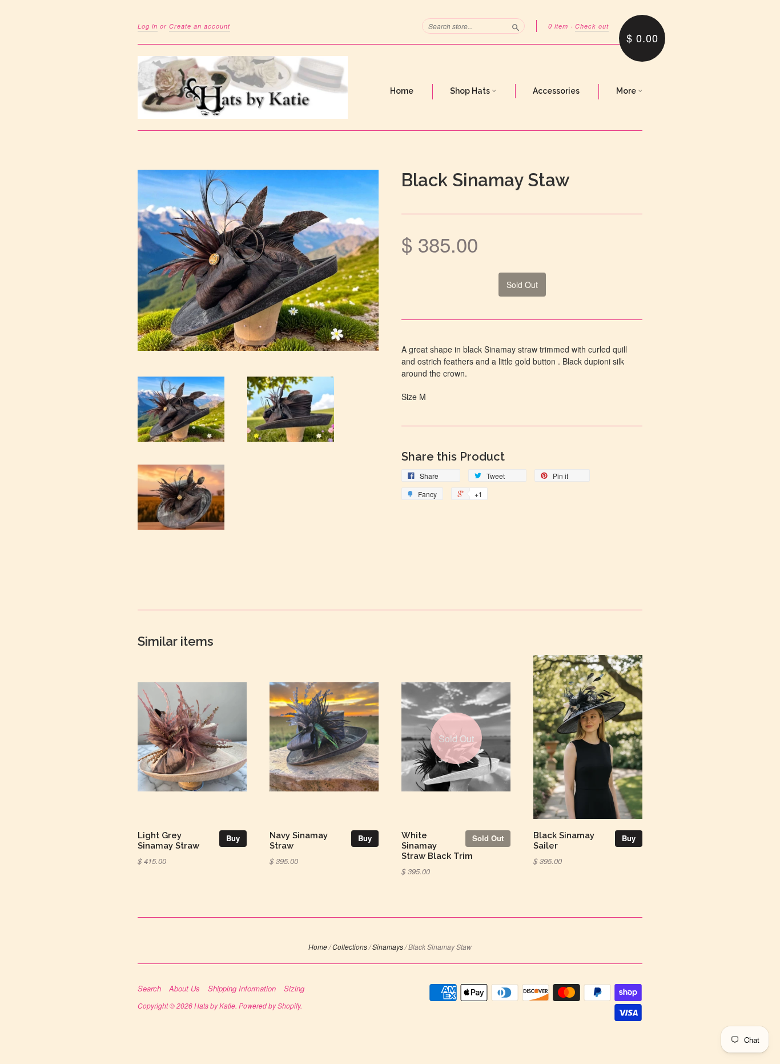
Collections (349, 946)
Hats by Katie (214, 1005)
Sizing (294, 989)
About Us (184, 989)
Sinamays (387, 946)
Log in (148, 26)
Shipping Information (242, 989)
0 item (558, 26)
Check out (592, 26)
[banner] (243, 87)
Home (401, 90)
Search (149, 989)
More (627, 90)
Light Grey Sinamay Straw (168, 840)
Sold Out (488, 838)
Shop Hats (471, 90)
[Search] (515, 25)
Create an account (199, 26)
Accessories (556, 90)
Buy (233, 838)
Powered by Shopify (269, 1005)
